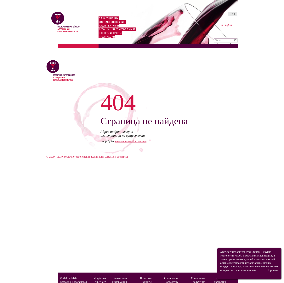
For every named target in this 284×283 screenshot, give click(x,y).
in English (226, 25)
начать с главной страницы (130, 141)
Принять (273, 270)
